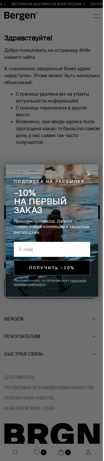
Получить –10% (52, 267)
